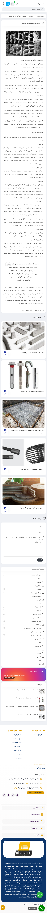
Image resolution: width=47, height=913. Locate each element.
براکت (39, 579)
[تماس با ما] (41, 908)
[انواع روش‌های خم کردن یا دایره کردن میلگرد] (23, 491)
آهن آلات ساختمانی (35, 575)
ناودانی (39, 653)
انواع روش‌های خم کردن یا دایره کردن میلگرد (31, 508)
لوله (40, 642)
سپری (39, 603)
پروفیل (39, 582)
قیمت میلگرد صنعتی (35, 635)
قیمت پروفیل (37, 607)
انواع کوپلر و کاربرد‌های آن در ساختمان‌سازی (32, 469)
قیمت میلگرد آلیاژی (36, 632)
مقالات (31, 16)
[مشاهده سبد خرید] (12, 4)
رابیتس (39, 600)
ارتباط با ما (19, 758)
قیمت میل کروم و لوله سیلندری (32, 628)
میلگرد (39, 650)
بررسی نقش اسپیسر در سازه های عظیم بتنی (32, 352)
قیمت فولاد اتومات (36, 621)
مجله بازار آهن (40, 768)
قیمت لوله (38, 625)
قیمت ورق (38, 639)
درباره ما (19, 754)
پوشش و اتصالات (36, 586)
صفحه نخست (40, 16)
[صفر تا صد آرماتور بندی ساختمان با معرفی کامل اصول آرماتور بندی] (23, 413)
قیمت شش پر (37, 618)
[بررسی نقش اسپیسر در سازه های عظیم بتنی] (23, 336)
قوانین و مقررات (17, 742)
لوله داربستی (37, 646)
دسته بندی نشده (36, 596)
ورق (40, 664)
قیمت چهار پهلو (37, 614)
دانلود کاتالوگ (17, 738)
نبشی (39, 660)
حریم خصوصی (17, 746)
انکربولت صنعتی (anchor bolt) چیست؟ (32, 391)
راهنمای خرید (18, 735)
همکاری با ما (18, 750)
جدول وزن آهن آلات (35, 593)
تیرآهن (39, 589)
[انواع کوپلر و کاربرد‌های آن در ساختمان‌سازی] (23, 452)
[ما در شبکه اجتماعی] (8, 4)
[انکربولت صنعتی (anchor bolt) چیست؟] (23, 375)
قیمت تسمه (38, 611)
